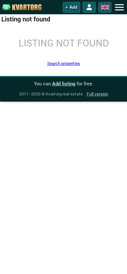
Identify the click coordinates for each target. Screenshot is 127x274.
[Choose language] (104, 7)
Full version (97, 94)
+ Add (71, 7)
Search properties (63, 63)
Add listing (63, 83)
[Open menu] (119, 7)
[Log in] (89, 7)
